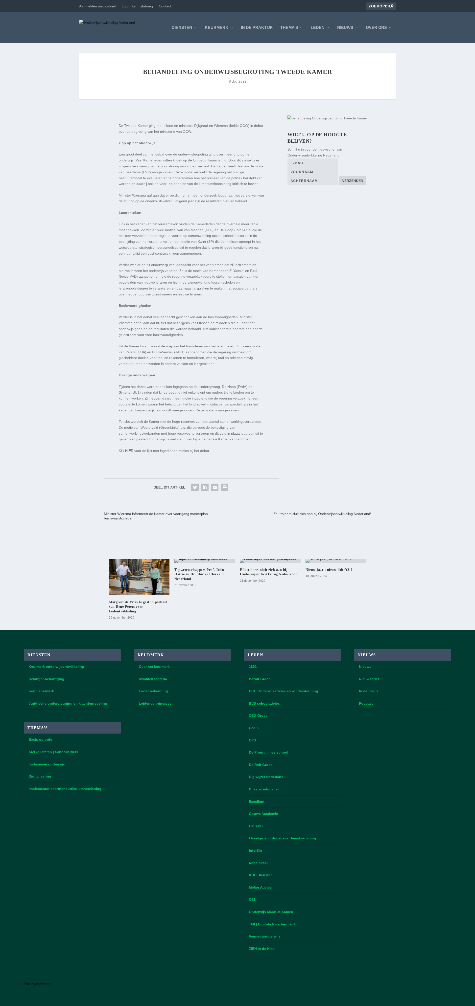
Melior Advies (260, 887)
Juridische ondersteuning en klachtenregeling (68, 703)
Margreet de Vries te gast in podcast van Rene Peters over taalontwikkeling (138, 606)
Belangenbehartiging (46, 679)
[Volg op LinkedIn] (30, 973)
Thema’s (289, 28)
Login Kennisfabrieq (137, 6)
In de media (369, 691)
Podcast (366, 703)
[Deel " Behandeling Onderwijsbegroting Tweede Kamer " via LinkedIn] (205, 487)
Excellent (256, 802)
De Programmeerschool (268, 752)
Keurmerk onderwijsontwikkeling (56, 667)
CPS (252, 740)
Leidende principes (155, 703)
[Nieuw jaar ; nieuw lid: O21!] (336, 561)
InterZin (255, 850)
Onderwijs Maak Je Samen (271, 912)
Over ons (376, 28)
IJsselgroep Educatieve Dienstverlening (282, 838)
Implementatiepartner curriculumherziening (65, 789)
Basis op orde (40, 739)
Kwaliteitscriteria (153, 679)
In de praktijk (257, 28)
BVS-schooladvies (264, 703)
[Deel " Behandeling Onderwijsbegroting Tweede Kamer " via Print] (225, 487)
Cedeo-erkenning (153, 691)
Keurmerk (216, 28)
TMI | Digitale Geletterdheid (272, 924)
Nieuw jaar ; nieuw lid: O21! (329, 570)
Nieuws (345, 28)
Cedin (254, 728)
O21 (252, 899)
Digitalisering (40, 776)
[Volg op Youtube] (43, 973)
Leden (318, 28)
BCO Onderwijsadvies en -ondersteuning (283, 691)
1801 (253, 667)
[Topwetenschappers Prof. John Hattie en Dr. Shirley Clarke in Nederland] (204, 561)
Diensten (182, 28)
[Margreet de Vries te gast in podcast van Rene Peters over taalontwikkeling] (139, 577)
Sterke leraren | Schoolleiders (53, 752)
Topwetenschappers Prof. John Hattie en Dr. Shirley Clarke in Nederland (199, 574)
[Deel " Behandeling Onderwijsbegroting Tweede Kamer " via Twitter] (195, 487)
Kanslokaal (258, 863)
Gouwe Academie (263, 814)
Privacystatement (37, 984)
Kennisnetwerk (41, 691)
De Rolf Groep (261, 765)
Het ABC (256, 826)
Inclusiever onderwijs (47, 764)
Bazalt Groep (260, 679)
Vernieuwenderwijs (265, 936)
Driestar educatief (264, 789)
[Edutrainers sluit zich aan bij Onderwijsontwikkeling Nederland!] (270, 561)
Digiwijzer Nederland (266, 777)
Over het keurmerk (154, 667)
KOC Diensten (261, 875)
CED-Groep (258, 715)
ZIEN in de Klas (262, 949)
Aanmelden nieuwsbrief (97, 6)
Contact (165, 6)
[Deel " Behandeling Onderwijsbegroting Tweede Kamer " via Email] (215, 487)
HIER (129, 451)
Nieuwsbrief (369, 679)
